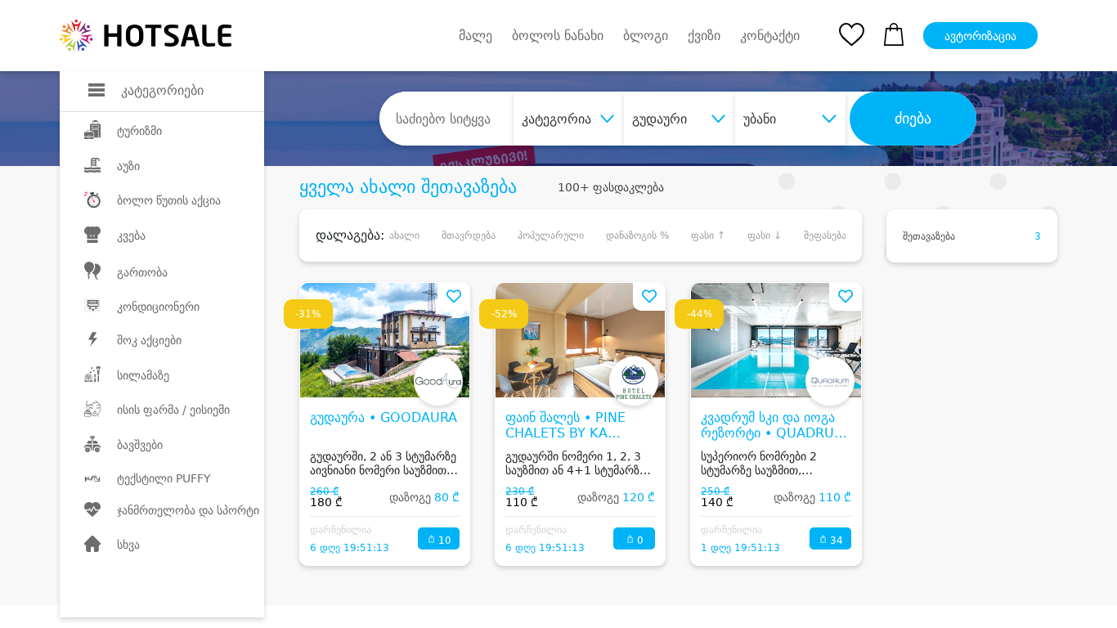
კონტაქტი (770, 36)
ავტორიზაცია (980, 36)
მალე (475, 35)
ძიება (913, 118)
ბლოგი (645, 35)
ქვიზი (704, 35)
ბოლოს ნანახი (557, 35)
